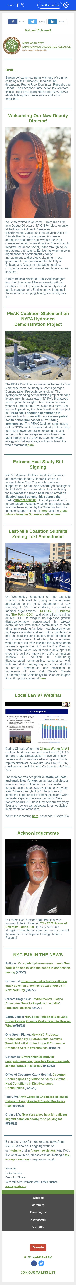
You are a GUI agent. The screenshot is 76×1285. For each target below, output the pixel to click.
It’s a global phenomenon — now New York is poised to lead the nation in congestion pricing (37, 968)
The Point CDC (22, 614)
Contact (38, 1226)
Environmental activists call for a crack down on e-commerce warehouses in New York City (36, 986)
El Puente (62, 611)
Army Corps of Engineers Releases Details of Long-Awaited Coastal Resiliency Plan (36, 1101)
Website (38, 1197)
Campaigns (38, 1212)
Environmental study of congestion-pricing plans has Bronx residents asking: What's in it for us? (37, 1061)
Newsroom (38, 1219)
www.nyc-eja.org (15, 1186)
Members (38, 1205)
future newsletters (43, 1150)
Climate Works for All (54, 748)
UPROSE (46, 611)
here (30, 445)
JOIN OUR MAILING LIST (38, 1272)
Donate (38, 1247)
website (15, 1150)
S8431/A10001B (25, 500)
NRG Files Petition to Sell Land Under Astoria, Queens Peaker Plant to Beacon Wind (38, 1021)
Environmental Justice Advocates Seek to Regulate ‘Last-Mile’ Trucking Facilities (34, 1003)
